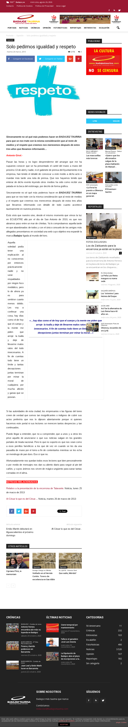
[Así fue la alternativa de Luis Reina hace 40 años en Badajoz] (92, 309)
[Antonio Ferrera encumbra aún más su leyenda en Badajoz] (12, 627)
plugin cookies (121, 722)
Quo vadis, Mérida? (67, 573)
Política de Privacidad (44, 6)
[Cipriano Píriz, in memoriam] (17, 561)
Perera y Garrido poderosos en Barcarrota (28, 649)
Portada (12, 28)
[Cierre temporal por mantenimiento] (52, 627)
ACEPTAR (64, 724)
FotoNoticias (60, 28)
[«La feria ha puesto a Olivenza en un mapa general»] (94, 177)
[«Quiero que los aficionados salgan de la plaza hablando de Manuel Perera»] (113, 143)
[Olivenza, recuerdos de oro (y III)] (92, 327)
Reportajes (75, 28)
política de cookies (67, 721)
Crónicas (35, 28)
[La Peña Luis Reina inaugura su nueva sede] (92, 276)
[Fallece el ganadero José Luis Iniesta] (52, 642)
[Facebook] (109, 10)
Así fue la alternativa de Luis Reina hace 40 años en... (111, 311)
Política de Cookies (24, 6)
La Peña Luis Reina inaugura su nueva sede (109, 278)
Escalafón (104, 28)
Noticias (23, 28)
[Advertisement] (44, 124)
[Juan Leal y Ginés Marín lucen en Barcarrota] (12, 665)
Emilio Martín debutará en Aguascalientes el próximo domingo (19, 532)
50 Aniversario (93, 625)
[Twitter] (119, 10)
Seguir (116, 121)
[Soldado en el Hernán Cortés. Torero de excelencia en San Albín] (43, 561)
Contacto (10, 6)
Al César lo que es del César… (22, 498)
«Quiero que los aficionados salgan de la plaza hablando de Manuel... (112, 161)
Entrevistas (90, 28)
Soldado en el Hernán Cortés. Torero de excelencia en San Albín (43, 576)
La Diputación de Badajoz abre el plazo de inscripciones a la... (71, 656)
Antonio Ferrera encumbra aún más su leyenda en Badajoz (31, 630)
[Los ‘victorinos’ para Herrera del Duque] (92, 294)
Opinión (47, 28)
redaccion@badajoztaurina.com (52, 708)
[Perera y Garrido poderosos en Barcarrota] (12, 645)
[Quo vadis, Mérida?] (70, 561)
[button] (118, 28)
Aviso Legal (61, 6)
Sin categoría (92, 663)
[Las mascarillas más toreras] (94, 143)
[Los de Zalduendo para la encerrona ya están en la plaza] (104, 226)
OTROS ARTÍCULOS (17, 546)
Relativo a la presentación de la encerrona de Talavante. (35, 488)
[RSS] (114, 10)
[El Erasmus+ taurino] (113, 177)
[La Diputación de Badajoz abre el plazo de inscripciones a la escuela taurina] (52, 656)
